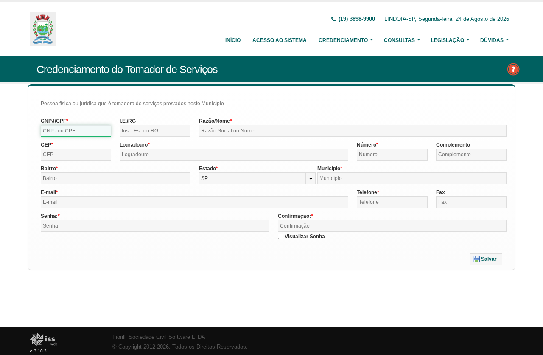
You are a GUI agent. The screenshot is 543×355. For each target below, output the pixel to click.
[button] (486, 259)
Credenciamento (343, 40)
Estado (207, 169)
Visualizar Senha (305, 236)
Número (366, 145)
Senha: (49, 216)
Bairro (48, 169)
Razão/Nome (214, 121)
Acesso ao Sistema (279, 40)
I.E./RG (128, 121)
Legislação (447, 40)
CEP (46, 145)
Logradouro (134, 145)
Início (233, 40)
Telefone (367, 192)
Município (328, 169)
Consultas (399, 40)
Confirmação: (294, 216)
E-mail (48, 192)
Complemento (453, 145)
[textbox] (76, 131)
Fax (440, 192)
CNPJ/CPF (53, 121)
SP (204, 178)
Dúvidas (492, 40)
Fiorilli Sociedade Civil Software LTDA (158, 337)
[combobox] (257, 178)
